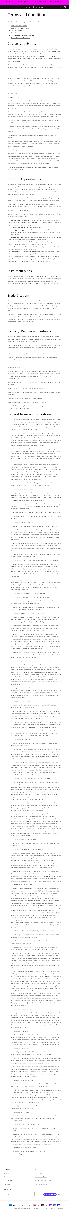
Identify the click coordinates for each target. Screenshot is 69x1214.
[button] (3, 7)
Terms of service (52, 1208)
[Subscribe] (32, 1194)
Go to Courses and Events (19, 26)
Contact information (60, 1210)
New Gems (7, 1184)
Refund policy (37, 1208)
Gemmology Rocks (19, 1208)
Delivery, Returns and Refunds (43, 1180)
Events (6, 1177)
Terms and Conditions (41, 1177)
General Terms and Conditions (20, 38)
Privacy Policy (38, 1173)
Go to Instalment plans (18, 30)
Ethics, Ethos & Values (41, 1184)
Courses (6, 1173)
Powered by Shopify (27, 1208)
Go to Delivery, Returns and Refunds (22, 35)
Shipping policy (61, 1208)
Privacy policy (44, 1208)
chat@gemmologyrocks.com (21, 230)
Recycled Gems (8, 1180)
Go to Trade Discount (17, 33)
